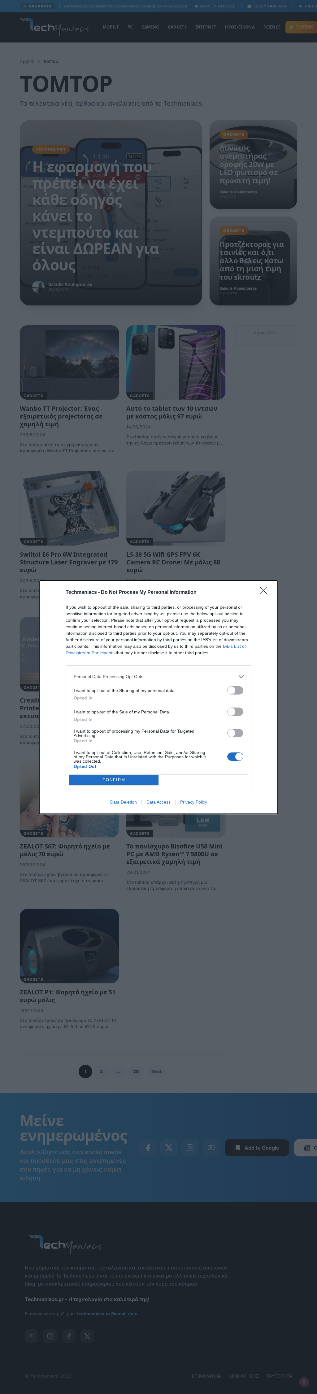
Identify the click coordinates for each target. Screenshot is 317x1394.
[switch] (235, 690)
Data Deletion (123, 802)
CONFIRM (113, 780)
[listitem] (158, 676)
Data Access (158, 802)
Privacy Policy (193, 802)
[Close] (265, 592)
